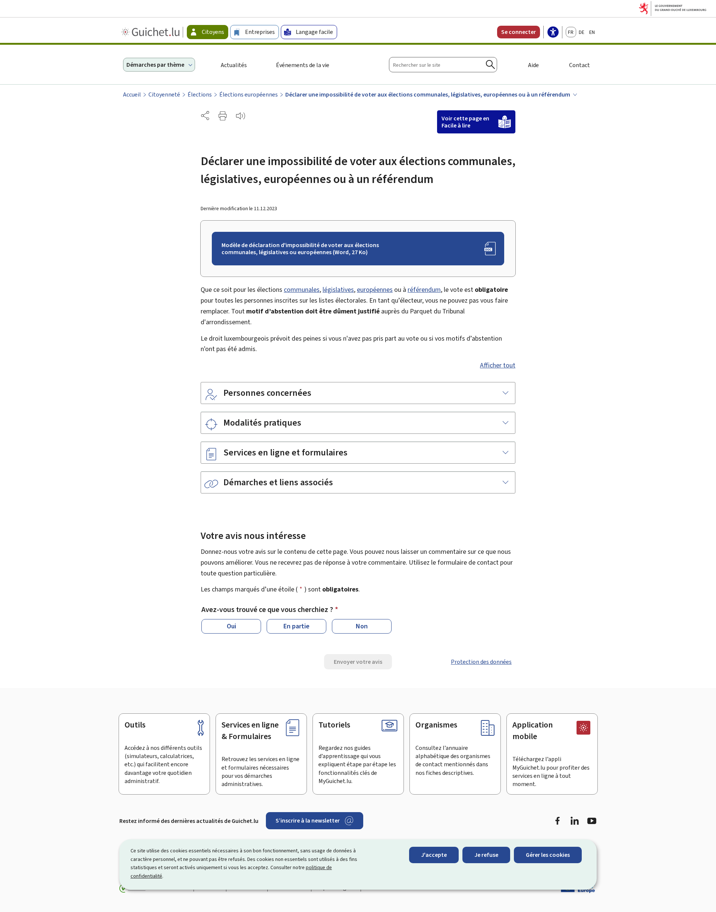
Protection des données (481, 662)
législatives (338, 289)
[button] (223, 116)
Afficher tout (497, 365)
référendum (424, 289)
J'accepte (434, 855)
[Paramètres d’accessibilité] (553, 32)
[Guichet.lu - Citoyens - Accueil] (151, 32)
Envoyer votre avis (358, 662)
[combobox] (443, 64)
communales (302, 289)
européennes (375, 289)
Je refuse (486, 855)
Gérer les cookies (548, 855)
